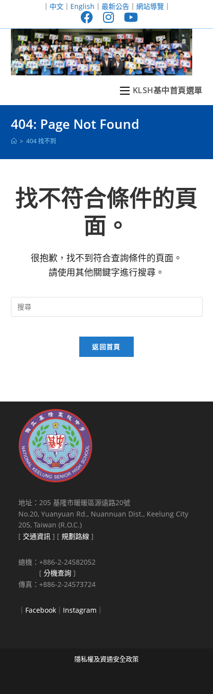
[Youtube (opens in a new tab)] (128, 17)
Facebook (40, 610)
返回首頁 (106, 346)
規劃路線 (75, 536)
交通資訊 (37, 536)
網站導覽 (150, 6)
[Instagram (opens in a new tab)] (108, 17)
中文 (56, 6)
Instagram (80, 610)
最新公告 (115, 6)
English (82, 6)
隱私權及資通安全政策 (106, 658)
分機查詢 (57, 573)
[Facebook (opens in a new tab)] (87, 17)
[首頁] (14, 141)
